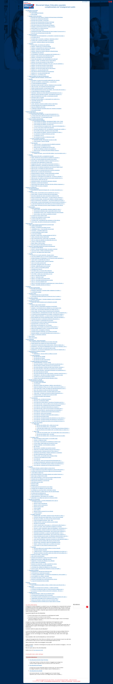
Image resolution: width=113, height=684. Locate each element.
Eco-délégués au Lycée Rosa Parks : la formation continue (43, 490)
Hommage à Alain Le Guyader (37, 97)
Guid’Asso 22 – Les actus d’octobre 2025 (39, 70)
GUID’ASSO (31, 43)
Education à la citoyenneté (39, 523)
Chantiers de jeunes (35, 152)
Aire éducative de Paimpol (39, 358)
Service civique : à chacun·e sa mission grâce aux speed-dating (44, 194)
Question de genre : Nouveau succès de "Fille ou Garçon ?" (46, 451)
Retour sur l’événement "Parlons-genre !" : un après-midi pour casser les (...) (47, 197)
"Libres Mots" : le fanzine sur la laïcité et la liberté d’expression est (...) (48, 393)
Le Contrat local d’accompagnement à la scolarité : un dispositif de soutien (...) (47, 314)
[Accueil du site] (56, 8)
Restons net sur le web (38, 506)
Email (31, 646)
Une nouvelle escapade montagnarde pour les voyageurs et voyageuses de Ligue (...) (49, 596)
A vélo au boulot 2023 (35, 102)
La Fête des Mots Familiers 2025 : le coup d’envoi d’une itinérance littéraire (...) (52, 428)
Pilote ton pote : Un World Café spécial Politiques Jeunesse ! (46, 150)
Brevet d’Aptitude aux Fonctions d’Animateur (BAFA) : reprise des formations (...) (48, 317)
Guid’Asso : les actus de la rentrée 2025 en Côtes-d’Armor (43, 68)
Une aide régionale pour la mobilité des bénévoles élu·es (43, 105)
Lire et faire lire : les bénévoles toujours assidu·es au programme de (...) (49, 463)
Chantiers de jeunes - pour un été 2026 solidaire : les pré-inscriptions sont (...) (50, 153)
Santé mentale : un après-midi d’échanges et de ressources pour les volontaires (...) (48, 202)
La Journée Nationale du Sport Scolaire (39, 232)
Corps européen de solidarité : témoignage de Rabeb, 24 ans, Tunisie (48, 121)
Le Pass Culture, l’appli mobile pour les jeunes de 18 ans (45, 443)
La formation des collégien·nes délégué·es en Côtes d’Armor (44, 567)
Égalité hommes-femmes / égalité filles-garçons (41, 559)
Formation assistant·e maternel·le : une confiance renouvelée (44, 331)
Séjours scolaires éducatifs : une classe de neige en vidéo (43, 348)
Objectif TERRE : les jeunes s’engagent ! (39, 185)
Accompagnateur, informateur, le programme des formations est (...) (45, 54)
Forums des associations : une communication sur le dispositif (44, 59)
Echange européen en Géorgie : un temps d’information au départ (45, 173)
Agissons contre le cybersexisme (41, 505)
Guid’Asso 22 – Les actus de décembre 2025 (40, 73)
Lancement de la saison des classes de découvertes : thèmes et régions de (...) (47, 345)
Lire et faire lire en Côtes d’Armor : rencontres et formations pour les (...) (49, 402)
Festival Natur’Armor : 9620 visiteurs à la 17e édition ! (42, 496)
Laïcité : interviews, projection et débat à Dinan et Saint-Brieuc (44, 103)
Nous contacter (95, 1)
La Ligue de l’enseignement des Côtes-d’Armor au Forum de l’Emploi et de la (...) (48, 203)
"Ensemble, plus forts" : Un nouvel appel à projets (41, 117)
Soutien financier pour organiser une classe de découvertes (43, 343)
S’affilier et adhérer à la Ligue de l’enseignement (39, 76)
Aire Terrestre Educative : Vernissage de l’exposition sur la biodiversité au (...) (50, 370)
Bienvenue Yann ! (34, 485)
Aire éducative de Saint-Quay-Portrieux (42, 359)
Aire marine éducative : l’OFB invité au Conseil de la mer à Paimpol (48, 368)
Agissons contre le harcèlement (40, 503)
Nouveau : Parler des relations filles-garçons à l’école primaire (47, 540)
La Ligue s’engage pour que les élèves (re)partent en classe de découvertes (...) (47, 469)
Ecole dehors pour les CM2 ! (37, 482)
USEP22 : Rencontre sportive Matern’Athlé (40, 236)
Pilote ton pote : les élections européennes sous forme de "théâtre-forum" (47, 167)
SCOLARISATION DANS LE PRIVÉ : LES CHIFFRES (41, 577)
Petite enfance (32, 336)
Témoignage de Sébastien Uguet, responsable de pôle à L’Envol (47, 210)
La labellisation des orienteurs (37, 52)
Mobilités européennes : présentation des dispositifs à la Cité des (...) (45, 165)
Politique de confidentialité (66, 681)
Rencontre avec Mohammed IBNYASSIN (39, 18)
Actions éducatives (30, 339)
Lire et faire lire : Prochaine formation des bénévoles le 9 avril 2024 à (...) (49, 419)
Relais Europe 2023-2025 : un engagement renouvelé (42, 156)
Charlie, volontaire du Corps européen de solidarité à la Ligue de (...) (45, 157)
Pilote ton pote (34, 143)
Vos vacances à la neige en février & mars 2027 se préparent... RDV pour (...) (47, 590)
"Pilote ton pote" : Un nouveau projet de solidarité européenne (47, 144)
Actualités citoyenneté (36, 514)
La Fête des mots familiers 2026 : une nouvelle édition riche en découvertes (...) (53, 432)
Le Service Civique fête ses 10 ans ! (38, 218)
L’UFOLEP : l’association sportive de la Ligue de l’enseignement (42, 246)
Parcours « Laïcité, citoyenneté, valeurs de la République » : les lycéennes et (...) (50, 528)
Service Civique (32, 206)
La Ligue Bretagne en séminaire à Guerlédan (40, 91)
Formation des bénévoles (34, 300)
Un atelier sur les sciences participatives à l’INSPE (44, 376)
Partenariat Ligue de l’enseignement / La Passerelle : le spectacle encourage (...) (48, 35)
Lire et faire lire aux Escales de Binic (41, 416)
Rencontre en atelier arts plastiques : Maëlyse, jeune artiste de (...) (48, 385)
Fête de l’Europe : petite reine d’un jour (39, 179)
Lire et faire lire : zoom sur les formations (42, 413)
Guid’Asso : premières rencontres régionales (40, 49)
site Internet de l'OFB (38, 650)
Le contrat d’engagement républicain (39, 83)
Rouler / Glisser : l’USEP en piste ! (38, 243)
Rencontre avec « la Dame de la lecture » (42, 399)
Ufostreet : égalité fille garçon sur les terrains (40, 266)
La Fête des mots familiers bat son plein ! (42, 457)
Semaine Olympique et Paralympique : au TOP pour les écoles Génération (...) (47, 258)
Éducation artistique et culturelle (35, 379)
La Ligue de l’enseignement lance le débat (40, 580)
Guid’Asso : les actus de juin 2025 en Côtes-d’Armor (42, 66)
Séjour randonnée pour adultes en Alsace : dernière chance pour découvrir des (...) (48, 584)
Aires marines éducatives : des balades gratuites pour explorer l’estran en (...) (47, 474)
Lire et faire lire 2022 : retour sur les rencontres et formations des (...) (48, 408)
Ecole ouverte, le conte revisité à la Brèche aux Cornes (45, 545)
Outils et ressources (33, 11)
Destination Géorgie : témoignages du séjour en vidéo (45, 139)
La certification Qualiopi (36, 292)
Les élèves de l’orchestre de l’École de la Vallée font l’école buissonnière (46, 471)
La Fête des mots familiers (37, 422)
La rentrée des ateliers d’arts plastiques (42, 396)
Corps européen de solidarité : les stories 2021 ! (44, 124)
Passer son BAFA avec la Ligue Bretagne (39, 294)
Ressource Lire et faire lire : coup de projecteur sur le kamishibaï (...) (48, 410)
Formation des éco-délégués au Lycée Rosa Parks (41, 479)
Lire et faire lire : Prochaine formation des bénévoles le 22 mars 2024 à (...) (49, 418)
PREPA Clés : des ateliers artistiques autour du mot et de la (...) (47, 449)
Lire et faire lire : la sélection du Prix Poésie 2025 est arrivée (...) (47, 465)
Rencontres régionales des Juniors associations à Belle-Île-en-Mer (45, 195)
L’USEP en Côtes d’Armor (36, 225)
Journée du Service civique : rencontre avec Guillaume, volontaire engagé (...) (47, 199)
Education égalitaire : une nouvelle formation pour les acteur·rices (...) (45, 333)
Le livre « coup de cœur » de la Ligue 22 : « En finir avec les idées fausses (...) (50, 525)
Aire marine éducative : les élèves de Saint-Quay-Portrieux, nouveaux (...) (49, 367)
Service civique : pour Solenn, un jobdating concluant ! (45, 214)
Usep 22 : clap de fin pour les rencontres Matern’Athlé (42, 272)
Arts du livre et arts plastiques (37, 381)
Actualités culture (34, 437)
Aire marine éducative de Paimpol (41, 371)
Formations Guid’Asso (33, 298)
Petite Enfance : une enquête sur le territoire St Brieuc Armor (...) (44, 326)
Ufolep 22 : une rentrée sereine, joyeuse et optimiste (42, 261)
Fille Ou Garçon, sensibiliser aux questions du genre (45, 448)
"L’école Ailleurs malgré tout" (37, 472)
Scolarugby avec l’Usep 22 (36, 269)
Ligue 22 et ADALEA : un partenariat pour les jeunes (42, 320)
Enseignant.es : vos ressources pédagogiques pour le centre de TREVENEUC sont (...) (49, 346)
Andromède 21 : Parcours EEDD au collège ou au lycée (45, 353)
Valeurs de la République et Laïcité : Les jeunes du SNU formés (44, 328)
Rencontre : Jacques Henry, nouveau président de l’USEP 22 (43, 235)
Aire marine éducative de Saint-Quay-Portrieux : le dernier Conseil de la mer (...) (50, 373)
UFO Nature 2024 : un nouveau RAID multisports (41, 270)
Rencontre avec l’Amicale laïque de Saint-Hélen (41, 33)
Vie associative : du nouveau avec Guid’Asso (40, 44)
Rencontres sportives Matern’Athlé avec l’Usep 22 (41, 244)
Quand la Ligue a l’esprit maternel (38, 304)
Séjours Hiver (31, 586)
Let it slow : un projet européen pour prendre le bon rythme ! (44, 159)
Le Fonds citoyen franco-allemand (36, 112)
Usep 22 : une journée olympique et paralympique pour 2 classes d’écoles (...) (47, 283)
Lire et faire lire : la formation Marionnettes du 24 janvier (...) (46, 407)
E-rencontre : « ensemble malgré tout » (39, 230)
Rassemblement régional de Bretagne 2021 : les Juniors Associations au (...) (47, 190)
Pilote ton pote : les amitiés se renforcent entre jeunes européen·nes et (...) (47, 178)
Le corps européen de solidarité (38, 120)
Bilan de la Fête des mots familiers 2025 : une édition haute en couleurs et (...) (52, 429)
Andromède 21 (34, 352)
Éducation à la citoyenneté (34, 499)
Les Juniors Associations (34, 188)
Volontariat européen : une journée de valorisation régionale (44, 181)
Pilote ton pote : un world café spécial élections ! (41, 171)
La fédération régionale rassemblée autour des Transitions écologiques (46, 108)
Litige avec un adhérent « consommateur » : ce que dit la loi (43, 81)
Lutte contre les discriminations (37, 556)
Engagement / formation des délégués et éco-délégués (43, 560)
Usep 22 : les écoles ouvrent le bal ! (38, 262)
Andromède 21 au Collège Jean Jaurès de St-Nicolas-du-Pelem (44, 497)
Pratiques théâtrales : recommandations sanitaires (44, 444)
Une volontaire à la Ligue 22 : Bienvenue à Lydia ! (44, 137)
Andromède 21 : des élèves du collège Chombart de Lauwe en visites (48, 375)
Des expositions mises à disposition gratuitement (41, 565)
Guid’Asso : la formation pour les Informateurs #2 (41, 57)
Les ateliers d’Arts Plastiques (40, 382)
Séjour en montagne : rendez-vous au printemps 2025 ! (42, 593)
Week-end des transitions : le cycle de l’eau (40, 480)
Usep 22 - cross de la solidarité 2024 (39, 281)
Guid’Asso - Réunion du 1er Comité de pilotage (41, 46)
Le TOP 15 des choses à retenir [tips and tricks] (44, 127)
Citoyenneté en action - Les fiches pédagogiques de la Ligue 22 (44, 500)
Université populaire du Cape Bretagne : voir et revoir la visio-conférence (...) (50, 531)
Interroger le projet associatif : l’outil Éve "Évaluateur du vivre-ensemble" (46, 85)
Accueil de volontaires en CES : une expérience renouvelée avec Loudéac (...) (50, 129)
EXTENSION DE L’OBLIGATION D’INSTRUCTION (41, 571)
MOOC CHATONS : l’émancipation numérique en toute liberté (44, 306)
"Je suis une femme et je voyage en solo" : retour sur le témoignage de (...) (49, 126)
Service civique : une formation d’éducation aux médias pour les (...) (45, 309)
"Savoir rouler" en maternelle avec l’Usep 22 (40, 259)
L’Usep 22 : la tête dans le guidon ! (38, 241)
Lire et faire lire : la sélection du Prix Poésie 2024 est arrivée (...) (47, 411)
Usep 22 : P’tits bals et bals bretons (38, 275)
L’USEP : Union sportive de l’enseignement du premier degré (41, 224)
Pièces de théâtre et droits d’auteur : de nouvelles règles (45, 438)
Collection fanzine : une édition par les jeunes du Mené (45, 394)
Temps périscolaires (33, 337)
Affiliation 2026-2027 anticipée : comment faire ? (41, 77)
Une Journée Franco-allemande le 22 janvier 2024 (41, 162)
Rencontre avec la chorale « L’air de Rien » (40, 20)
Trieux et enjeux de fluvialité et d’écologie (40, 494)
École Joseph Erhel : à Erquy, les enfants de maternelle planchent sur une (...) (50, 388)
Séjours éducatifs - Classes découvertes (37, 340)
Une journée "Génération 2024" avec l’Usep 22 (41, 264)
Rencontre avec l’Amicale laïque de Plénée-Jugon (41, 23)
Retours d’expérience (35, 208)
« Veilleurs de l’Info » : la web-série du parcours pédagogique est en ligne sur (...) (50, 551)
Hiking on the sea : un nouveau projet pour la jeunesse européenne (45, 170)
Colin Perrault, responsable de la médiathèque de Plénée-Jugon (47, 441)
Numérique (33, 547)
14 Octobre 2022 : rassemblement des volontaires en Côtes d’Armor (45, 220)
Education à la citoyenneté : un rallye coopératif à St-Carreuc (44, 564)
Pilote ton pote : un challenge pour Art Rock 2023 (44, 147)
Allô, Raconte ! (37, 446)
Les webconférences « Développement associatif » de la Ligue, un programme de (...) (49, 312)
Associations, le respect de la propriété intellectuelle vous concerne (45, 80)
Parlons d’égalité (37, 508)
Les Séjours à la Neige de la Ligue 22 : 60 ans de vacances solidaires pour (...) (47, 589)
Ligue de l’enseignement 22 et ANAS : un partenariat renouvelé (44, 96)
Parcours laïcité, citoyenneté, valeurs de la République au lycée (47, 542)
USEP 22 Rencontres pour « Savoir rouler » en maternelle (43, 238)
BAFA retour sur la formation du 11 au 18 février (41, 325)
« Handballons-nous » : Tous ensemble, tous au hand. (42, 229)
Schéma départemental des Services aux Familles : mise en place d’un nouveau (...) (48, 89)
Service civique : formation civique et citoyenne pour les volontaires (45, 311)
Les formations (37, 383)
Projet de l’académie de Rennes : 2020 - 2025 (43, 520)
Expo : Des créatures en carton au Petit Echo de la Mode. (46, 390)
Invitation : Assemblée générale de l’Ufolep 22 (40, 284)
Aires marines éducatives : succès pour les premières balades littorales (46, 477)
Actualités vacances (33, 592)
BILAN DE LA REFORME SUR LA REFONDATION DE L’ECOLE (44, 579)
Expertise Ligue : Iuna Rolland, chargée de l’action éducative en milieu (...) (49, 515)
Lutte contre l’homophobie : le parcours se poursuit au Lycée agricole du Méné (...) (51, 539)
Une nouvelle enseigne (36, 110)
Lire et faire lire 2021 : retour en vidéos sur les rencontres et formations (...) (50, 403)
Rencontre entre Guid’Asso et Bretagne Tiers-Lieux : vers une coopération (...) (47, 63)
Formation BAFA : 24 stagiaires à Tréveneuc (40, 330)
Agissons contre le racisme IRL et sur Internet (43, 511)
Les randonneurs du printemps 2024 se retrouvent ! (42, 595)
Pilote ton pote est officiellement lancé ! (42, 145)
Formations (28, 286)
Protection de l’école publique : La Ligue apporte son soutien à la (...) (45, 99)
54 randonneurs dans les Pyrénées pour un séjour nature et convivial (45, 601)
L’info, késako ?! (37, 509)
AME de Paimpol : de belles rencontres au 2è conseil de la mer (47, 365)
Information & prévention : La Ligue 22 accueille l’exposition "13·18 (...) (48, 532)
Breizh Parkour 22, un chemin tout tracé (39, 28)
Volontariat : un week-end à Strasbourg (39, 182)
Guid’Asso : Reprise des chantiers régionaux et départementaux (44, 51)
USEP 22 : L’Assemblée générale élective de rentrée (42, 280)
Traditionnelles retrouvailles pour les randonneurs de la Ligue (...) (44, 598)
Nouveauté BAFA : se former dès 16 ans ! (40, 323)
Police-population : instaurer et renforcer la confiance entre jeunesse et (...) (49, 529)
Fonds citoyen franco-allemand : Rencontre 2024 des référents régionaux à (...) (47, 184)
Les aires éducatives (35, 355)
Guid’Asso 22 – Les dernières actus (38, 74)
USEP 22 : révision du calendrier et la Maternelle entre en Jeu (44, 240)
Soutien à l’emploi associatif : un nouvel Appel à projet (42, 88)
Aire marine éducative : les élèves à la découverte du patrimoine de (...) (48, 364)
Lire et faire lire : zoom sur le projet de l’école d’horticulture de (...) (47, 460)
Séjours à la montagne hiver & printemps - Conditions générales (44, 587)
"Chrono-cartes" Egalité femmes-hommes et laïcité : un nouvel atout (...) (49, 537)
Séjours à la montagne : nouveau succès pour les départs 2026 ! (44, 600)
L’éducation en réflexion (34, 570)
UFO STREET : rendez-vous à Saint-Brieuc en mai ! (41, 273)
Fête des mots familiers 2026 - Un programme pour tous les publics (50, 435)
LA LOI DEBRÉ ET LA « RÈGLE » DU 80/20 (40, 576)
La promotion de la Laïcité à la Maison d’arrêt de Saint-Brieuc (44, 322)
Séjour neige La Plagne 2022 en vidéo (39, 475)
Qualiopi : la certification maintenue (38, 334)
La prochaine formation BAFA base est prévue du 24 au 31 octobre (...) (46, 296)
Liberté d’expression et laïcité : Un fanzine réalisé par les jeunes (47, 391)
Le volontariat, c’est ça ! (39, 135)
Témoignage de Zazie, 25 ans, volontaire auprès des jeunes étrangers (48, 212)
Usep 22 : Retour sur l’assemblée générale (40, 267)
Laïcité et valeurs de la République (38, 562)
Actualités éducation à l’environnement (39, 361)
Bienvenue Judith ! (35, 483)
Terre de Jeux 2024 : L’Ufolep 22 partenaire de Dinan (42, 250)
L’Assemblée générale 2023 (37, 100)
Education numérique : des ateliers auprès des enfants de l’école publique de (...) (50, 553)
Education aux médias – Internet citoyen (39, 554)
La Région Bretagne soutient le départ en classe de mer (43, 468)
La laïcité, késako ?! (38, 512)
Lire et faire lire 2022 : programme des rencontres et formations (47, 405)
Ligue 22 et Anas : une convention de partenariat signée (43, 86)
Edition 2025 (36, 423)
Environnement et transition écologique (37, 351)
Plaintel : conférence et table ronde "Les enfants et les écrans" (47, 543)
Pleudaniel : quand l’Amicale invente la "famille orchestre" (43, 26)
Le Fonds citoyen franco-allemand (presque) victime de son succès (45, 115)
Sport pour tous (29, 223)
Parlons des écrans (38, 501)
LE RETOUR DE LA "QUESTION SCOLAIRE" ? (40, 573)
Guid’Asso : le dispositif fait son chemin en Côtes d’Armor (43, 48)
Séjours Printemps (32, 583)
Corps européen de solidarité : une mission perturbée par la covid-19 (48, 122)
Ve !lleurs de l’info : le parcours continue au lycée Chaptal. (46, 522)
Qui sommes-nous (86, 1)
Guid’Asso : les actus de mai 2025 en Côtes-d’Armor (42, 65)
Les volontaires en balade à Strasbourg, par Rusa (44, 133)
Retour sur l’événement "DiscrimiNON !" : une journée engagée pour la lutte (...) (48, 200)
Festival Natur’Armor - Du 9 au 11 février (42, 362)
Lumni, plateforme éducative (37, 13)
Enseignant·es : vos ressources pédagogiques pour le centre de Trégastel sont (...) (48, 349)
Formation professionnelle (34, 287)
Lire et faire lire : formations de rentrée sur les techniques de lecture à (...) (49, 421)
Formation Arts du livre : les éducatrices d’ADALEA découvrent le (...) (45, 319)
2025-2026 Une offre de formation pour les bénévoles (42, 71)
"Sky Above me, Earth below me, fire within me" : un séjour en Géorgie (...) (47, 176)
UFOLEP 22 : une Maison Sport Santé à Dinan (40, 252)
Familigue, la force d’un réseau (35, 16)
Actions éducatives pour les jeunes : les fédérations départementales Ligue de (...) (51, 536)
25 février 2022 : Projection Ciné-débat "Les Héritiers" (42, 40)
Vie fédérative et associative (32, 10)
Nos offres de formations (36, 288)
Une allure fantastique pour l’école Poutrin (43, 454)
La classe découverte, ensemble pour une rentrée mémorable (44, 341)
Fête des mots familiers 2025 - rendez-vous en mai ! (47, 425)
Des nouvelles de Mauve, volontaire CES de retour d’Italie (46, 130)
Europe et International (31, 111)
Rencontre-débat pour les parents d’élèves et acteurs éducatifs (47, 548)
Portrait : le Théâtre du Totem (40, 440)
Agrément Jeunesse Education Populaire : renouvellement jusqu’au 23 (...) (46, 94)
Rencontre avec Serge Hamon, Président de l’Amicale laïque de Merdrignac (47, 17)
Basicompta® (34, 14)
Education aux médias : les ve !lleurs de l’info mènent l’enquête (47, 518)
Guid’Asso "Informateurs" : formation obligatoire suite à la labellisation (46, 299)
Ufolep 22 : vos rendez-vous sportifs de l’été (40, 278)
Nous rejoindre (104, 1)
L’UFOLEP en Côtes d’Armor (37, 247)
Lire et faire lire (34, 397)
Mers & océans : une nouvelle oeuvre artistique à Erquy (45, 455)
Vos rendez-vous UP (35, 37)
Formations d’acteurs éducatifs (40, 549)
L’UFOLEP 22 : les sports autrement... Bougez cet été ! (42, 255)
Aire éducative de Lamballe (39, 356)
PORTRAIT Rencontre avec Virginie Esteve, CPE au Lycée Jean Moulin (48, 517)
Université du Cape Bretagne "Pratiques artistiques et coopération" (48, 452)
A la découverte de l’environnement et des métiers (41, 486)
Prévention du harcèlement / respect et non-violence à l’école (44, 557)
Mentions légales (76, 681)
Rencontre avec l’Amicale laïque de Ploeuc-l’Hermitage (42, 22)
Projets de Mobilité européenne (38, 138)
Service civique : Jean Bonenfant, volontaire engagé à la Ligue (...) (47, 209)
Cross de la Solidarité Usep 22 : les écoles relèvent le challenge (44, 256)
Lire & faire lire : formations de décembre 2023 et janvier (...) (46, 414)
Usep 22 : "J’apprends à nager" (37, 277)
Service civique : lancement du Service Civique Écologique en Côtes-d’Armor (47, 205)
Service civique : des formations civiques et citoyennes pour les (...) (45, 160)
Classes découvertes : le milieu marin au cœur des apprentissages (45, 491)
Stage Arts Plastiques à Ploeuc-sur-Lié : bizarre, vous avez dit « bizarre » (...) (50, 386)
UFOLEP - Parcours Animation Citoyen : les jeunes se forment (44, 249)
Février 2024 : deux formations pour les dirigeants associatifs (44, 302)
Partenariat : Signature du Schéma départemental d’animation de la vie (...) (46, 92)
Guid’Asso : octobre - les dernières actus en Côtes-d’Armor (43, 60)
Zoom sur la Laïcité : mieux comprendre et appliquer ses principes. (48, 526)
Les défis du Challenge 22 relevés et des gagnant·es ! (45, 148)
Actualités (31, 79)
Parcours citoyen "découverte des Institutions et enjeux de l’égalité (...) (46, 568)
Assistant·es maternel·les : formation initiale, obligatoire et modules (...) (46, 290)
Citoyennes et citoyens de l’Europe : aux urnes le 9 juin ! (43, 174)
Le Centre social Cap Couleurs (37, 29)
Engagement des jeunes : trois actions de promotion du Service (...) (45, 163)
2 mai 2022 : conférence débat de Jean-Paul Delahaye (42, 42)
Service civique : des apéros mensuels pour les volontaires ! (43, 221)
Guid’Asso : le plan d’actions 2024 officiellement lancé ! (42, 55)
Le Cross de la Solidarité (36, 233)
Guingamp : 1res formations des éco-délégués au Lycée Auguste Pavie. (46, 308)
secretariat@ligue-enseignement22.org (52, 681)
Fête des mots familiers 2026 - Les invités (45, 434)
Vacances (28, 582)
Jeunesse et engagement (31, 187)
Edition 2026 (36, 431)
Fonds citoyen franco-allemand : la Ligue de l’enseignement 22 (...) (45, 114)
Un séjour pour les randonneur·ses (38, 493)
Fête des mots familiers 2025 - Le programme (46, 426)
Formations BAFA (32, 293)
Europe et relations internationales (36, 118)
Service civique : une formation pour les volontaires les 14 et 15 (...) (45, 192)
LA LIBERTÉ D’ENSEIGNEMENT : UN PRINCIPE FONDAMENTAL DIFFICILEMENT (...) (49, 574)
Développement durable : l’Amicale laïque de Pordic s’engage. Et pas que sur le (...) (48, 31)
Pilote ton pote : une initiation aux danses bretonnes (42, 168)
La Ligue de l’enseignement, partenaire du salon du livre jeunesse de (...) (49, 462)
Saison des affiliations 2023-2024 (38, 107)
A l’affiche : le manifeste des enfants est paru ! (41, 227)
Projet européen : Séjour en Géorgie (41, 141)
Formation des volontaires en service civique (40, 217)
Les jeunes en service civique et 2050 (39, 215)
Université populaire (33, 34)
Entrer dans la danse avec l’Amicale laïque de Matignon (42, 25)
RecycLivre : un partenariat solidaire (41, 400)
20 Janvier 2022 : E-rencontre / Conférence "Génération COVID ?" (45, 39)
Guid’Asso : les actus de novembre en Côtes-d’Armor (42, 62)
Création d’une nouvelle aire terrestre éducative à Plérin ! (46, 378)
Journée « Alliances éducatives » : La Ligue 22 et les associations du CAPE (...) (47, 315)
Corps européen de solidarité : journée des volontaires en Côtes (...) (48, 132)
